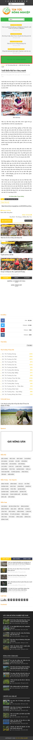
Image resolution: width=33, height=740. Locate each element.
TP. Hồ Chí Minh (15, 514)
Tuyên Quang (15, 471)
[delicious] (27, 1)
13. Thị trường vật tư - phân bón (12, 386)
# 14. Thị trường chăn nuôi (11, 199)
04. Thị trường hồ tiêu (9, 362)
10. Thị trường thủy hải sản (11, 378)
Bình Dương (25, 506)
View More (29, 220)
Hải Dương (13, 463)
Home (2, 65)
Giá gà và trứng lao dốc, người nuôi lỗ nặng (13, 271)
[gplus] (10, 1)
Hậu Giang (12, 511)
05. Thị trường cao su (9, 364)
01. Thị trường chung (9, 354)
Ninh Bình (4, 469)
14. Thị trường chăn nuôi (16, 41)
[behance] (22, 1)
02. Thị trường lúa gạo (9, 356)
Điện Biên (11, 474)
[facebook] (6, 1)
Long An (28, 511)
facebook (27, 277)
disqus (16, 277)
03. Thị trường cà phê (9, 359)
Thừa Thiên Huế (15, 494)
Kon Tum (13, 486)
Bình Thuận (5, 483)
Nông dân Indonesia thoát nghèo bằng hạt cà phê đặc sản (16, 51)
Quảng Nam (4, 491)
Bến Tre (20, 508)
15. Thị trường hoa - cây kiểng (12, 391)
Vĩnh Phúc (25, 471)
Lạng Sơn (19, 466)
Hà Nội (18, 461)
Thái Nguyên (5, 471)
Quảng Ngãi (14, 491)
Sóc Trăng (4, 514)
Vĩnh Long (19, 516)
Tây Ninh (11, 516)
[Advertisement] (16, 539)
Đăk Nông (11, 496)
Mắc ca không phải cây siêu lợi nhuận (19, 686)
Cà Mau (27, 508)
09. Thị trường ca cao (9, 375)
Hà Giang (4, 461)
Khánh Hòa (4, 486)
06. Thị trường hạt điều (9, 367)
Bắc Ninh (20, 458)
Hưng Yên (4, 463)
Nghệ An (28, 486)
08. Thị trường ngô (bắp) (10, 372)
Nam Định (26, 466)
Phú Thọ (12, 469)
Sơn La (28, 469)
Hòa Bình (24, 461)
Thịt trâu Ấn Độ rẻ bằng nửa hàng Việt (16, 43)
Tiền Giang (25, 514)
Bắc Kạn (12, 458)
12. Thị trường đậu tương (10, 383)
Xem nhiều (16, 558)
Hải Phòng (21, 463)
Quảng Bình (21, 489)
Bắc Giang (4, 458)
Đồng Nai (27, 516)
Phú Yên (13, 489)
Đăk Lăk (3, 496)
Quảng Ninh (20, 469)
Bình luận (27, 558)
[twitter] (8, 1)
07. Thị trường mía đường (10, 370)
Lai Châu (4, 466)
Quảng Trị (23, 491)
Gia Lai (21, 483)
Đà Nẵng (24, 494)
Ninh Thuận (5, 489)
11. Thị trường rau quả (16, 33)
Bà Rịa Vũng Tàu (14, 506)
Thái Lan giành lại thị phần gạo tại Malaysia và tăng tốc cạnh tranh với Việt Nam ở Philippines (16, 27)
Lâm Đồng (21, 486)
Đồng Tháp (4, 519)
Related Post (6, 221)
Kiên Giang (20, 511)
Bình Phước (5, 508)
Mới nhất (6, 558)
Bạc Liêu (13, 508)
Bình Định (14, 483)
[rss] (20, 1)
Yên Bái (3, 474)
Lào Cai (11, 466)
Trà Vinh (4, 516)
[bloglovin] (15, 1)
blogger (5, 277)
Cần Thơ (4, 511)
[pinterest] (13, 1)
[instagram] (24, 1)
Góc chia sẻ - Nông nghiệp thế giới (16, 49)
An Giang (4, 506)
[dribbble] (17, 1)
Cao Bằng (28, 458)
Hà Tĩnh (27, 483)
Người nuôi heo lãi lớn (7, 254)
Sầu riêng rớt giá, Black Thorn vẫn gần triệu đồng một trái (16, 36)
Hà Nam (11, 461)
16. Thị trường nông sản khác (11, 394)
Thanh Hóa (4, 494)
